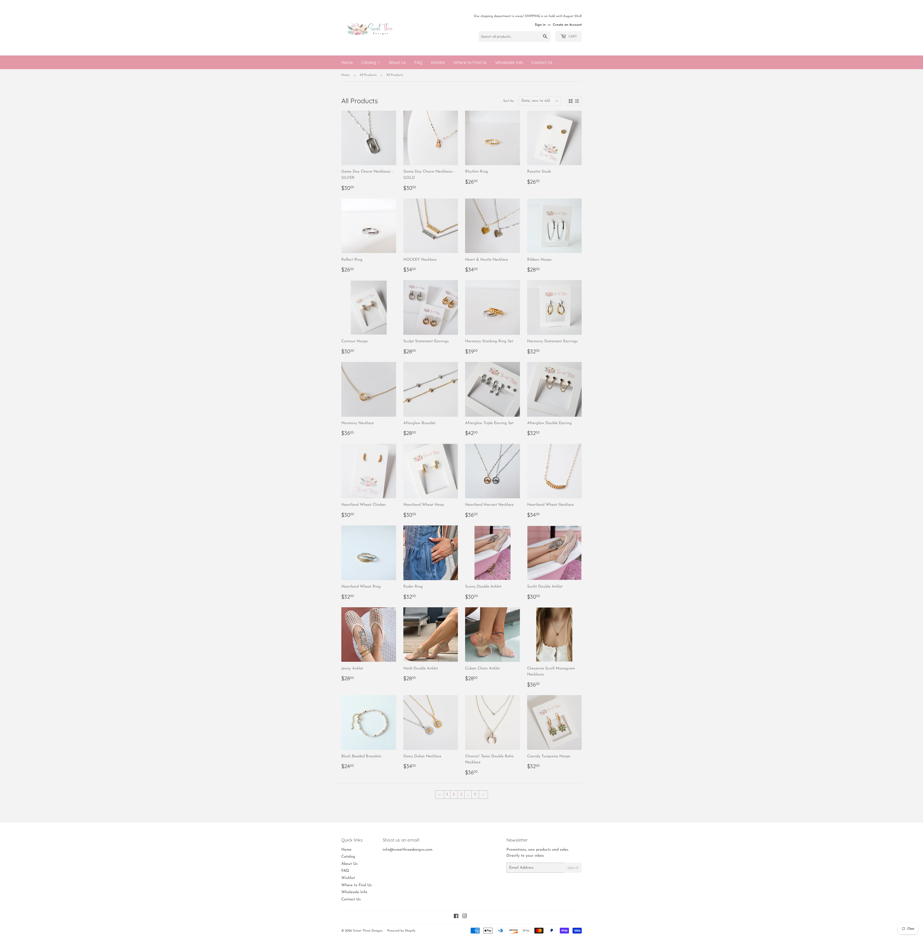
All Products (368, 75)
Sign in (540, 24)
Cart (572, 36)
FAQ (418, 62)
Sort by (508, 101)
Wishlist (438, 62)
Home (347, 62)
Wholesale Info (509, 62)
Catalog (369, 62)
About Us (397, 62)
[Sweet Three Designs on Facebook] (456, 917)
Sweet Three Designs (367, 930)
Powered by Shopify (401, 930)
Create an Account (567, 24)
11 (475, 794)
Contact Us (541, 62)
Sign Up (573, 868)
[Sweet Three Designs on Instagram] (464, 917)
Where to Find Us (470, 62)
